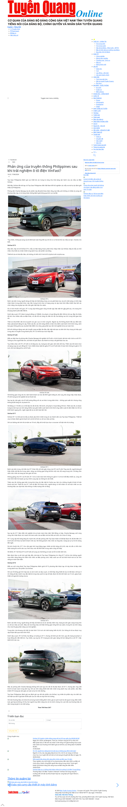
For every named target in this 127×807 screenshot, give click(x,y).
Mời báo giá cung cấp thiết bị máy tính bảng (32, 784)
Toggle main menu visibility (49, 98)
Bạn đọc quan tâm (89, 160)
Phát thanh (15, 31)
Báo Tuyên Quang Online (68, 791)
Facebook (13, 160)
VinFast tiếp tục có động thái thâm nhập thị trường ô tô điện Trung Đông (56, 769)
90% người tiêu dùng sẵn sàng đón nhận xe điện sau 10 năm (52, 759)
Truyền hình (16, 29)
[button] (106, 152)
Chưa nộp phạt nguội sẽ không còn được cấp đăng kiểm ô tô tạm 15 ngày (94, 187)
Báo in (14, 33)
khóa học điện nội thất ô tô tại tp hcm (94, 162)
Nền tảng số (14, 35)
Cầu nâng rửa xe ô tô (90, 173)
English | (11, 27)
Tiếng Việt (17, 27)
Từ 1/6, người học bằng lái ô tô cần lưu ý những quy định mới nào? (54, 751)
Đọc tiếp (86, 175)
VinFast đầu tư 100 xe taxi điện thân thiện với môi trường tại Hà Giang (93, 196)
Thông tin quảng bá (19, 778)
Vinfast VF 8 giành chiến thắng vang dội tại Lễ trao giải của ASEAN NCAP (56, 738)
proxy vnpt (91, 165)
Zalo (13, 162)
